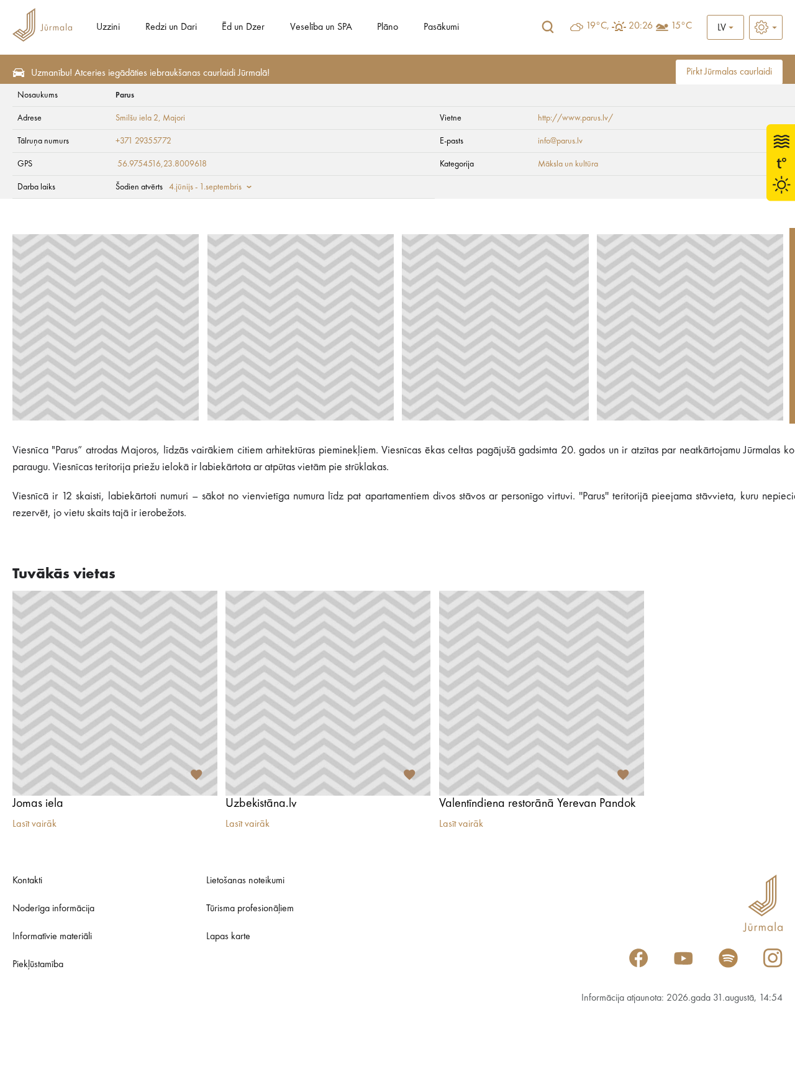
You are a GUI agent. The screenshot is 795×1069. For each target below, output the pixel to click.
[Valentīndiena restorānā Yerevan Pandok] (541, 693)
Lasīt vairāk (34, 824)
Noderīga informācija (53, 909)
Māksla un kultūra (568, 164)
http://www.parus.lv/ (575, 118)
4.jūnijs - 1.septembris (205, 187)
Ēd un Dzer (243, 27)
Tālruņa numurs (43, 141)
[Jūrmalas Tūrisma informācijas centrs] (42, 27)
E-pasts (451, 141)
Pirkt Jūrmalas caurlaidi (729, 72)
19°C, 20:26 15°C (639, 26)
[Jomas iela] (114, 693)
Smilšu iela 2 (137, 118)
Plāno (387, 27)
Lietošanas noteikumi (245, 881)
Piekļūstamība (37, 965)
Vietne (450, 118)
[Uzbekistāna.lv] (327, 693)
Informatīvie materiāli (52, 937)
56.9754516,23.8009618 (162, 164)
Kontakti (27, 881)
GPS (24, 164)
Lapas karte (228, 937)
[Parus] (105, 327)
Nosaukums (37, 95)
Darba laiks (36, 187)
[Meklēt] (548, 27)
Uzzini (108, 27)
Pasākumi (441, 27)
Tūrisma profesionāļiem (250, 909)
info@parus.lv (560, 141)
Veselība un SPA (321, 27)
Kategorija (457, 164)
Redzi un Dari (171, 27)
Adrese (29, 118)
